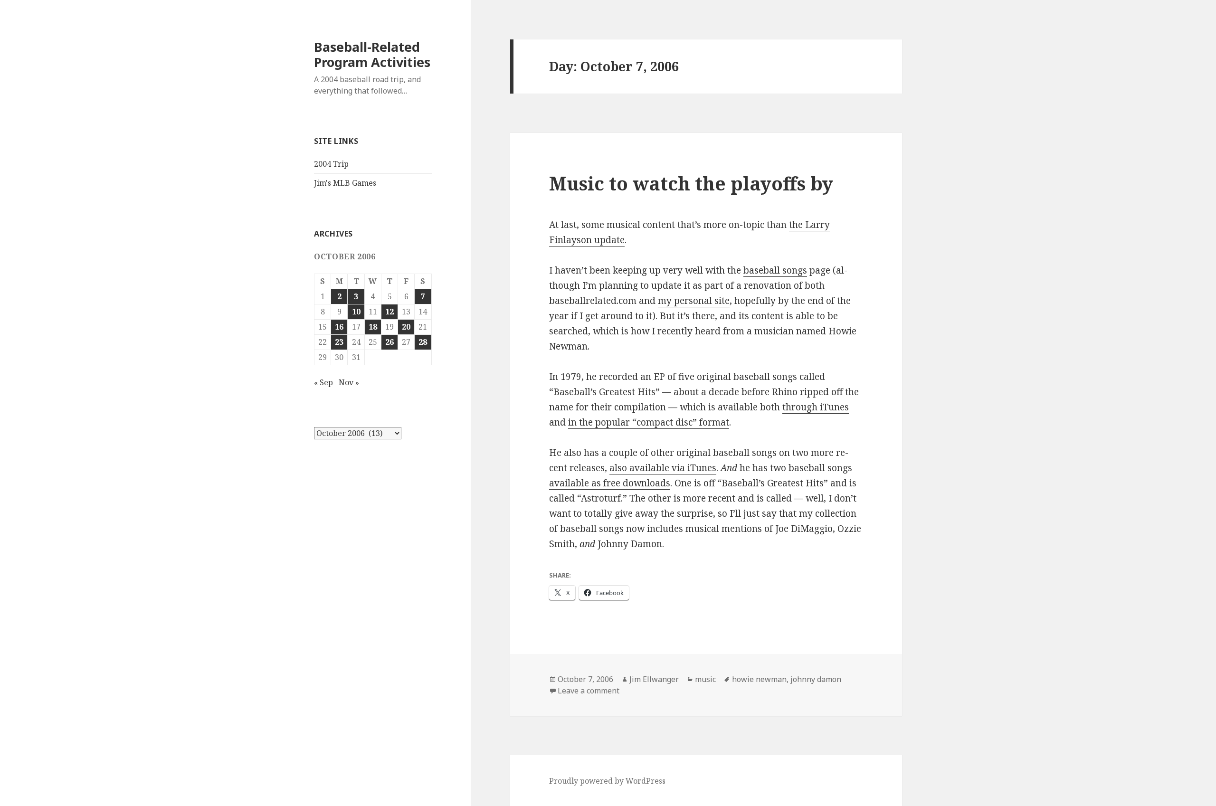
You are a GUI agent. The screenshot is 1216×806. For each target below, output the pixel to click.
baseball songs (775, 270)
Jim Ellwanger (654, 679)
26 (389, 342)
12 (389, 311)
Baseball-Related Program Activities (372, 54)
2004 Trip (331, 164)
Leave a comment (588, 690)
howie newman (759, 679)
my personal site (694, 300)
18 (373, 327)
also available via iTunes (662, 468)
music (705, 679)
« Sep (323, 382)
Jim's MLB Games (345, 183)
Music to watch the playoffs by (691, 183)
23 (339, 342)
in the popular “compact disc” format (648, 422)
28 (422, 342)
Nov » (349, 382)
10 (356, 311)
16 (339, 327)
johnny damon (815, 679)
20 (406, 327)
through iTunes (815, 407)
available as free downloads (609, 483)
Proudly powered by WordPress (607, 781)
